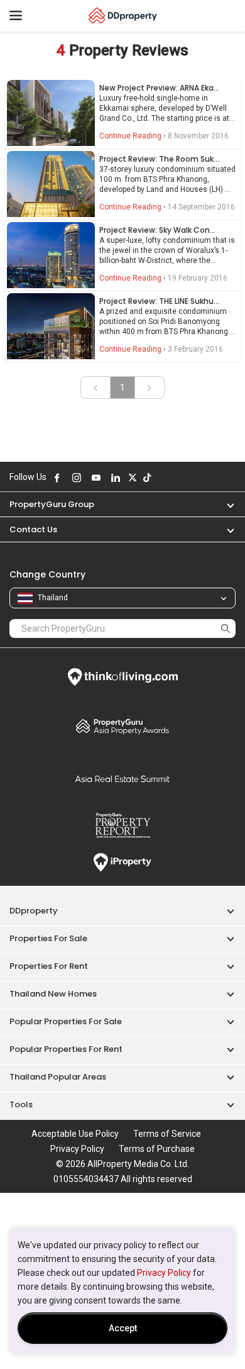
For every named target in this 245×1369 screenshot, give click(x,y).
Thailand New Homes (53, 994)
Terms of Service (167, 1134)
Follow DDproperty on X (133, 477)
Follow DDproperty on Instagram (76, 477)
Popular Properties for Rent (65, 1049)
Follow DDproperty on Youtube (96, 477)
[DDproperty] (123, 15)
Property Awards (122, 726)
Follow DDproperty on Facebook (57, 477)
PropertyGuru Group (51, 504)
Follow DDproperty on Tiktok (147, 477)
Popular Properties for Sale (65, 1021)
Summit (122, 779)
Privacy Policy (164, 1273)
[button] (224, 504)
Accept (123, 1328)
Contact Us (33, 529)
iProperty (122, 862)
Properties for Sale (48, 938)
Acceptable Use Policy (75, 1134)
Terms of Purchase (157, 1149)
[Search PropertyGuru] (225, 628)
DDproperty (33, 911)
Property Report (122, 825)
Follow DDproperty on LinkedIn (115, 477)
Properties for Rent (48, 966)
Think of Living (122, 677)
